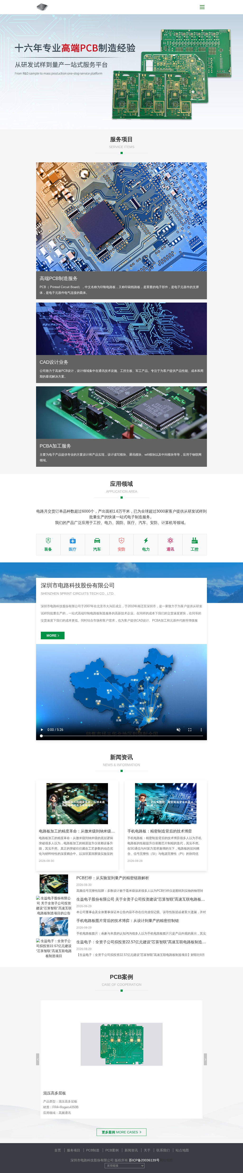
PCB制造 (92, 1150)
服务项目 (73, 1150)
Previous (37, 1059)
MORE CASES (120, 1132)
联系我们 (163, 1150)
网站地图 (166, 1160)
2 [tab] (121, 119)
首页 (57, 1150)
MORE (51, 635)
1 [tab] (107, 119)
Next (205, 1059)
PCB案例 (112, 1150)
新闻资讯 (131, 1150)
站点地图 (182, 1150)
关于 (147, 1150)
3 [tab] (135, 119)
